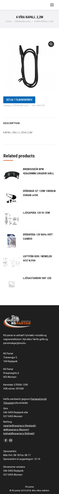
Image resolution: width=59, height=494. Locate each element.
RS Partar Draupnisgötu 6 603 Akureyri (11, 373)
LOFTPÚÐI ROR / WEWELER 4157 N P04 (37, 258)
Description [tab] (11, 123)
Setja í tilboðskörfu (19, 99)
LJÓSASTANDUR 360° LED (37, 278)
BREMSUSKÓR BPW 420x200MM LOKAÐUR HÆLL (38, 171)
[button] (51, 44)
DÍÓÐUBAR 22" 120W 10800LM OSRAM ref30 (39, 193)
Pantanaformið (39, 399)
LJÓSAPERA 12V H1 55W (36, 212)
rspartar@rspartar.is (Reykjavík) (19, 425)
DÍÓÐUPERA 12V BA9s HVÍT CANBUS (38, 236)
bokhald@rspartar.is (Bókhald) (18, 433)
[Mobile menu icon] (52, 5)
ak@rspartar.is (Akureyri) (16, 429)
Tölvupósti (8, 403)
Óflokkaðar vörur (21, 105)
